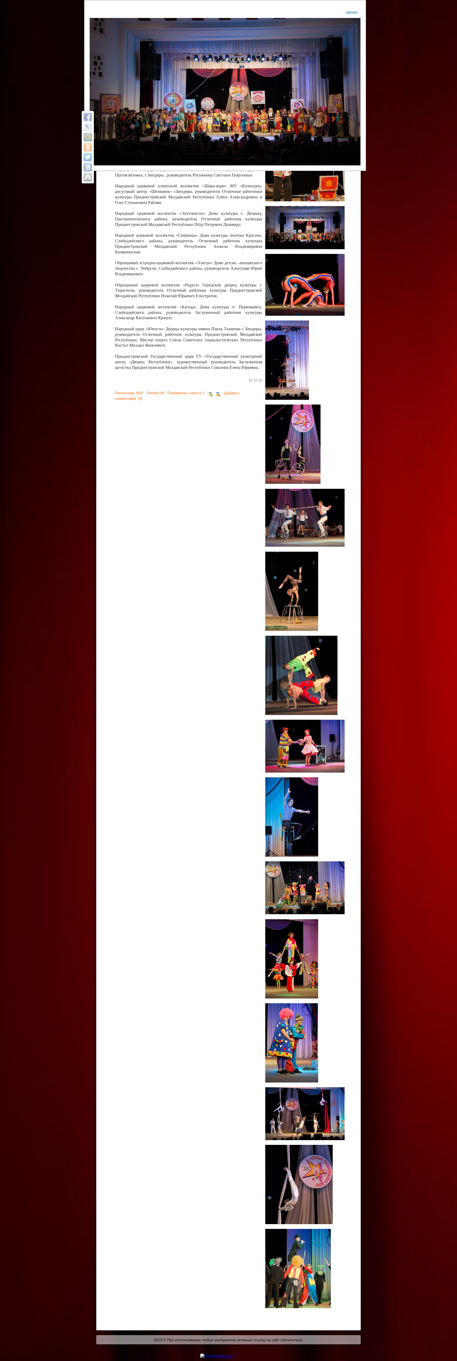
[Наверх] (88, 177)
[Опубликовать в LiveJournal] (88, 127)
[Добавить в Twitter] (88, 157)
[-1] (218, 393)
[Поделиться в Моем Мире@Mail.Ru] (88, 137)
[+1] (210, 393)
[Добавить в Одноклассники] (88, 147)
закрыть (352, 12)
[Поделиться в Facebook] (88, 117)
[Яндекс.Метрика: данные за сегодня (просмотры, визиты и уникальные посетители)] (216, 1356)
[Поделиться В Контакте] (88, 167)
